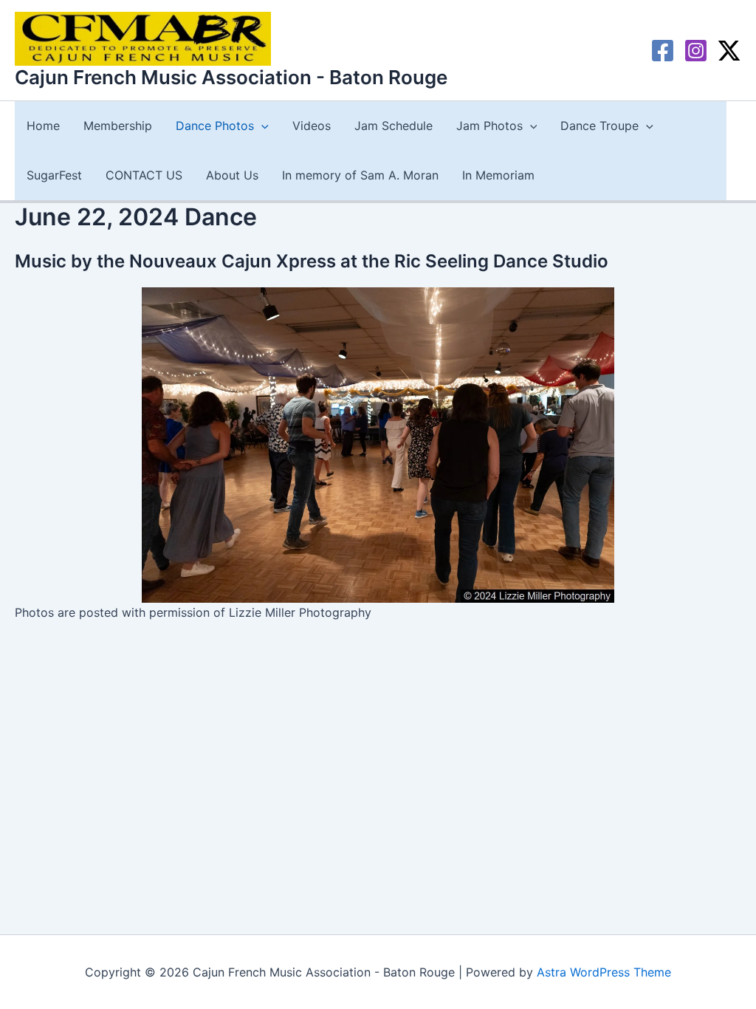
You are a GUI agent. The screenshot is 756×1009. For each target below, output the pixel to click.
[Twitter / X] (729, 50)
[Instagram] (696, 50)
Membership (117, 125)
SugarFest (54, 175)
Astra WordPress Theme (604, 972)
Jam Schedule (393, 125)
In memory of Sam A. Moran (360, 175)
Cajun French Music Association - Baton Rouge (231, 77)
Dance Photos (215, 125)
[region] (378, 445)
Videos (311, 125)
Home (43, 125)
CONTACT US (144, 175)
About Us (232, 175)
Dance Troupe (599, 125)
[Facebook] (662, 50)
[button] (261, 126)
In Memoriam (498, 175)
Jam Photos (489, 125)
